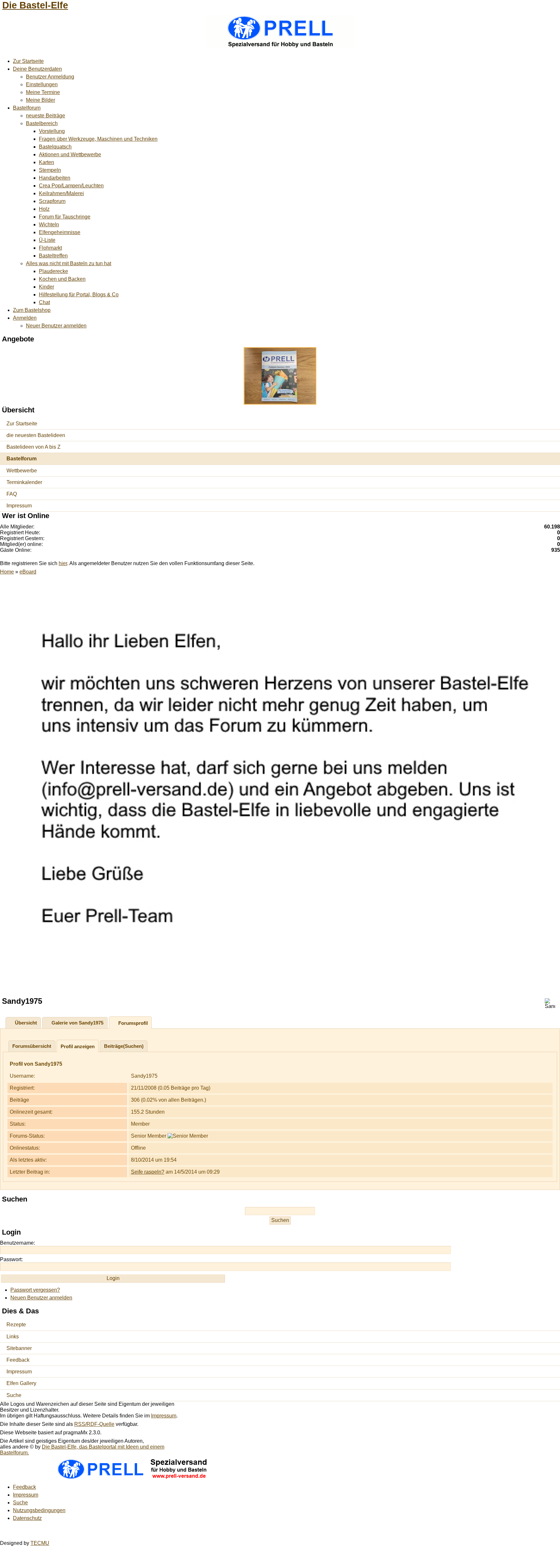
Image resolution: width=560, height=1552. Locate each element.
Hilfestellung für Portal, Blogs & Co (79, 294)
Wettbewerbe (21, 470)
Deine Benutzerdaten (37, 69)
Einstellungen (42, 84)
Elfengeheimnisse (59, 232)
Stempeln (50, 170)
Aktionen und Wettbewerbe (70, 154)
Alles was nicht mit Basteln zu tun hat (68, 263)
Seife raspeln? (147, 1172)
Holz (44, 209)
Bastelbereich (42, 123)
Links (12, 1336)
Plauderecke (53, 271)
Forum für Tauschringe (64, 216)
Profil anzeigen (78, 1046)
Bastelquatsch (55, 146)
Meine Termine (43, 92)
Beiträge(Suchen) (124, 1046)
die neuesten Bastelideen (35, 435)
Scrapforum (52, 201)
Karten (46, 162)
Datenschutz (27, 1518)
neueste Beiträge (45, 115)
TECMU (39, 1543)
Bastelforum (27, 108)
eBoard (27, 572)
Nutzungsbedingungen (39, 1510)
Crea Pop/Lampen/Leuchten (71, 185)
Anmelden (25, 318)
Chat (44, 302)
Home (7, 572)
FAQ (11, 494)
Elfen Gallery (21, 1383)
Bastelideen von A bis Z (33, 447)
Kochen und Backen (62, 279)
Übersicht (26, 1022)
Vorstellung (52, 131)
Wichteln (49, 224)
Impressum (19, 505)
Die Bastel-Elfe (35, 5)
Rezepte (16, 1324)
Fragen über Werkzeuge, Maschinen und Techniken (98, 139)
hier (63, 563)
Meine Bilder (40, 100)
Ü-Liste (47, 240)
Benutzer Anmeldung (50, 76)
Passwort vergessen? (35, 1290)
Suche (13, 1395)
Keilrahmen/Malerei (61, 193)
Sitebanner (19, 1348)
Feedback (17, 1360)
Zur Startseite (28, 61)
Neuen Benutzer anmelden (41, 1297)
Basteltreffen (53, 255)
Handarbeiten (54, 178)
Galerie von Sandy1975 (77, 1022)
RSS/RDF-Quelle (94, 1424)
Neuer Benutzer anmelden (56, 325)
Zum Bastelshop (32, 310)
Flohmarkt (50, 248)
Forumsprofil (133, 1023)
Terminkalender (24, 482)
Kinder (46, 287)
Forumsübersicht (31, 1046)
